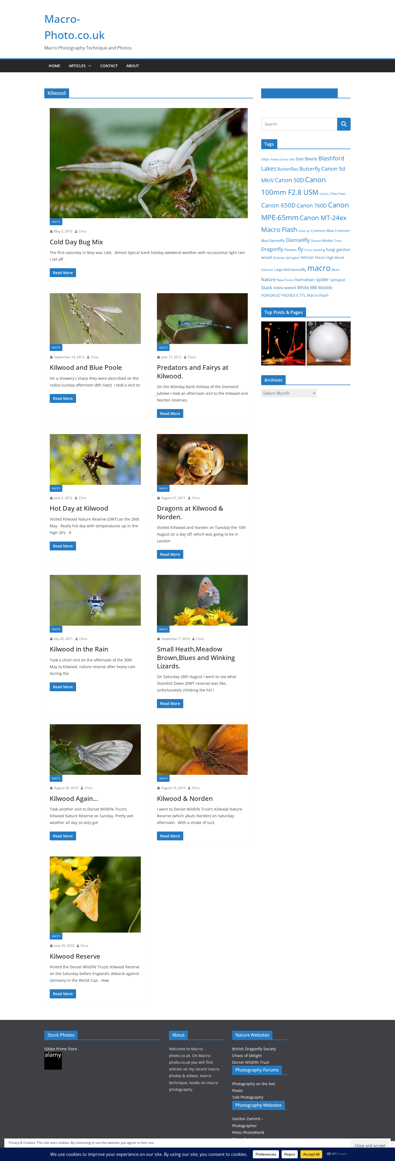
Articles (77, 65)
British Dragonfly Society (254, 1048)
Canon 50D (289, 180)
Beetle (311, 159)
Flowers (290, 249)
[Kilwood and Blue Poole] (95, 318)
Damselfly (298, 239)
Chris (83, 231)
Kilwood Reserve (75, 956)
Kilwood (267, 270)
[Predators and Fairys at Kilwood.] (202, 318)
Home (54, 65)
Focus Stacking (314, 250)
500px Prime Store (60, 1048)
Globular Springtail (286, 258)
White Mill (307, 288)
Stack (266, 287)
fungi (330, 249)
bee (300, 159)
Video (278, 287)
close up (304, 231)
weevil (290, 287)
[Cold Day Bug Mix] (149, 163)
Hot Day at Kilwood (79, 508)
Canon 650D (278, 205)
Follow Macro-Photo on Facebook (299, 93)
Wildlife (325, 287)
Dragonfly (272, 249)
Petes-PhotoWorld (248, 1132)
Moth (335, 269)
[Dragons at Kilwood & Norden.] (202, 459)
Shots (56, 222)
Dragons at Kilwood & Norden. (190, 512)
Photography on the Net (253, 1083)
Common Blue (322, 230)
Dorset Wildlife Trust (326, 240)
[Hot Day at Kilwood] (95, 459)
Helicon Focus (312, 257)
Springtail (337, 279)
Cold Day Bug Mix (76, 241)
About (132, 65)
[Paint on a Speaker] (283, 343)
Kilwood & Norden (185, 798)
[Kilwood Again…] (95, 749)
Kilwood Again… (74, 798)
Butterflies (287, 169)
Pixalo (237, 1090)
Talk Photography (247, 1097)
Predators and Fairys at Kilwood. (192, 371)
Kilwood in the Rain (79, 648)
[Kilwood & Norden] (202, 749)
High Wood (335, 257)
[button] (89, 66)
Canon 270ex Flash (332, 194)
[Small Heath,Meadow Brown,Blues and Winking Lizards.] (202, 600)
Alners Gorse (280, 159)
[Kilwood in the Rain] (95, 600)
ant (292, 159)
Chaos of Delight (247, 1055)
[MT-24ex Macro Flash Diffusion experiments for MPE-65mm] (329, 343)
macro (319, 268)
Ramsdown (305, 279)
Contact (109, 65)
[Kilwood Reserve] (95, 895)
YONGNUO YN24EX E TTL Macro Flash (295, 295)
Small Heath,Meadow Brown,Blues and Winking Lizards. (196, 657)
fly (300, 249)
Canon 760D (312, 205)
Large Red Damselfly (290, 269)
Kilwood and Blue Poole (86, 367)
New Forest (285, 280)
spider (322, 279)
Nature (268, 279)
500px (265, 159)
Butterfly (309, 168)
